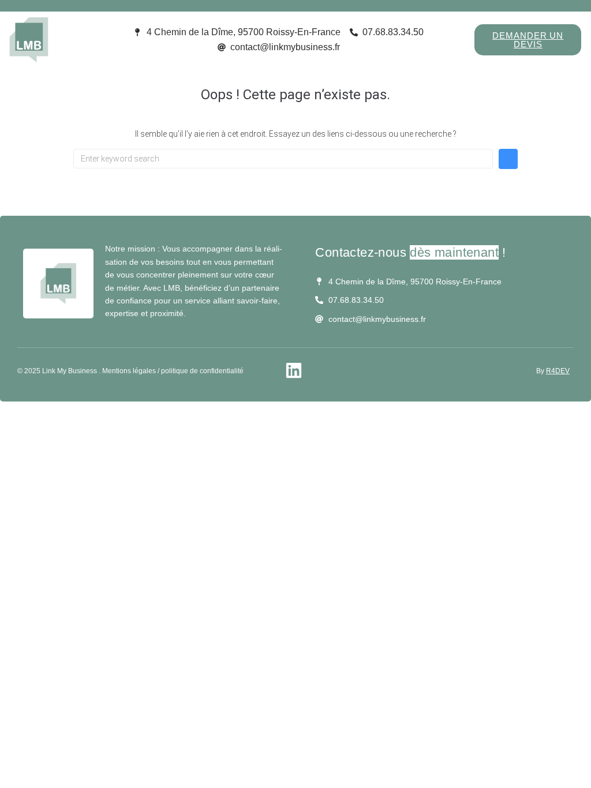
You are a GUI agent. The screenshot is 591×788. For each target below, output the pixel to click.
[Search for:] (283, 158)
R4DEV (558, 371)
